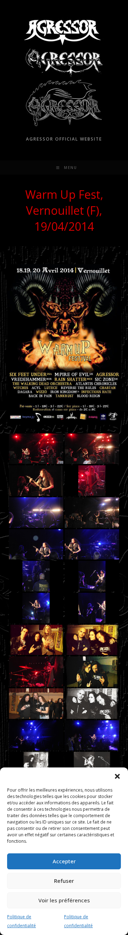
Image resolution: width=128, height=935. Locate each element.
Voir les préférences (64, 900)
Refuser (64, 880)
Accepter (64, 861)
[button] (117, 776)
